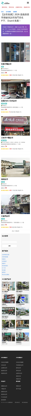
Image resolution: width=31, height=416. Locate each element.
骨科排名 (11, 7)
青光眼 (4, 270)
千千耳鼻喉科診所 (20, 304)
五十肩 (4, 268)
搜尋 (9, 246)
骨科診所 (18, 370)
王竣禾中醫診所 (7, 137)
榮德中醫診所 (5, 317)
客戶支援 (18, 389)
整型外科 (18, 376)
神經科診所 (4, 373)
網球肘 (4, 272)
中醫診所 (3, 389)
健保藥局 (3, 400)
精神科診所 (4, 394)
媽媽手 (4, 263)
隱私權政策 (17, 402)
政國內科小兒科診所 (9, 101)
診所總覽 (8, 11)
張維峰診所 (18, 342)
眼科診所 (18, 368)
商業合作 (18, 386)
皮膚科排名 (19, 7)
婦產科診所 (4, 391)
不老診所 (18, 317)
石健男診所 (5, 216)
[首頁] (5, 2)
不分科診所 (4, 397)
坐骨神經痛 (5, 257)
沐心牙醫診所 (5, 291)
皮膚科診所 (4, 368)
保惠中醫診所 (19, 291)
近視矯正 (4, 261)
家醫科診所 (4, 386)
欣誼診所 (4, 342)
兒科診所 (3, 365)
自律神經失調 (5, 254)
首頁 (2, 11)
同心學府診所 (5, 329)
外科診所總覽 (19, 362)
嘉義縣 (15, 11)
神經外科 (18, 379)
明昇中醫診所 (19, 329)
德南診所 (4, 179)
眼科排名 (4, 7)
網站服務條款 (25, 402)
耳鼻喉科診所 (19, 365)
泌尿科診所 (19, 373)
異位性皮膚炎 (5, 274)
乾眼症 (4, 259)
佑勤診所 (4, 304)
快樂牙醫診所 (6, 64)
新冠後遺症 (5, 265)
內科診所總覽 (4, 362)
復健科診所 (4, 370)
